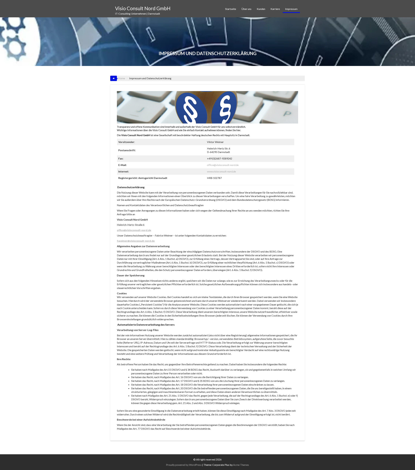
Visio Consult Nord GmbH (143, 8)
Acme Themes (241, 464)
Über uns (246, 8)
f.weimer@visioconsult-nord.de (136, 240)
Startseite (230, 8)
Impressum (291, 8)
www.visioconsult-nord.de (221, 171)
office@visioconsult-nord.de (223, 164)
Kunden (261, 8)
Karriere (275, 8)
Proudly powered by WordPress (184, 464)
